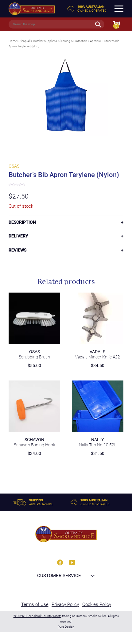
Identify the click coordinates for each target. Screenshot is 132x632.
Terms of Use (35, 604)
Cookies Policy (96, 604)
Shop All (25, 41)
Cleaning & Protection (72, 41)
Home (13, 41)
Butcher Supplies (44, 41)
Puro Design (66, 626)
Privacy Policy (65, 604)
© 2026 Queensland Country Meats (37, 616)
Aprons (95, 41)
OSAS (14, 166)
